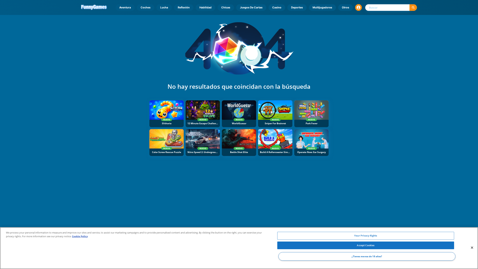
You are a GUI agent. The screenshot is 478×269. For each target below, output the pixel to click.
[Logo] (94, 7)
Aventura (125, 7)
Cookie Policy (80, 236)
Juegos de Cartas (251, 7)
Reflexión (184, 7)
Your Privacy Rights (365, 235)
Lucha (164, 7)
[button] (358, 7)
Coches (145, 7)
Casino (276, 7)
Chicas (225, 7)
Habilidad (205, 7)
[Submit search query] (413, 7)
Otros (345, 7)
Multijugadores (322, 7)
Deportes (297, 7)
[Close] (472, 248)
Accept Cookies (365, 245)
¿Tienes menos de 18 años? (367, 256)
